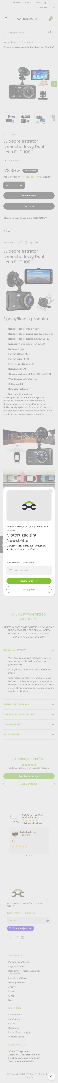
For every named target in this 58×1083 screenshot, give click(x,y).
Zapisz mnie (26, 581)
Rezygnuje (29, 589)
